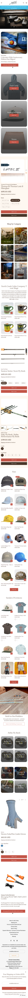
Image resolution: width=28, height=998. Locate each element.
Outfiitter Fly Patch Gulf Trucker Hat (20, 508)
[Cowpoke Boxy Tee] (21, 628)
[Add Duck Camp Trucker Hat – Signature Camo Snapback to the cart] (25, 580)
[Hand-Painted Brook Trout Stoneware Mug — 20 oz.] (21, 327)
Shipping (3, 194)
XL (13, 851)
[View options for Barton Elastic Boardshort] (25, 672)
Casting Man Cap (18, 564)
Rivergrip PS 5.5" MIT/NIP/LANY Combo (13, 911)
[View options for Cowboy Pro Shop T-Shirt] (25, 612)
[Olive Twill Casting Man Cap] (7, 575)
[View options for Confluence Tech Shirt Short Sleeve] (11, 633)
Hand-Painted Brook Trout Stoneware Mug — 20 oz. (20, 336)
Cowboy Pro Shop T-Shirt (20, 615)
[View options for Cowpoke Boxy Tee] (25, 633)
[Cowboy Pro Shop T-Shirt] (21, 607)
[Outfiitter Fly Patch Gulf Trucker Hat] (21, 500)
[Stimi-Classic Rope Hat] (7, 519)
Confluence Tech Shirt (20, 657)
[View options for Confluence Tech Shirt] (25, 653)
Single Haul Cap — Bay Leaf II (7, 565)
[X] (14, 940)
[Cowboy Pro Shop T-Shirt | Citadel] (15, 619)
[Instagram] (17, 940)
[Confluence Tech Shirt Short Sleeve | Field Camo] (4, 640)
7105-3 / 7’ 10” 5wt (15, 203)
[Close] (25, 972)
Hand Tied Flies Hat (19, 527)
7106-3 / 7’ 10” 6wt (6, 207)
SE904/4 (4, 383)
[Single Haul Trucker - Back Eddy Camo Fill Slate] (7, 481)
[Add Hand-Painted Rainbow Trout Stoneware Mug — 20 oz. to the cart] (11, 313)
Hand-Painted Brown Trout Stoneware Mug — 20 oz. (21, 317)
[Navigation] (1, 2)
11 (15, 455)
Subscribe (14, 955)
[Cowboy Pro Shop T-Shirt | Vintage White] (19, 619)
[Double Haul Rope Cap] (21, 481)
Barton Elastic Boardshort (20, 676)
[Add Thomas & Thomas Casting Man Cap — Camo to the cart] (25, 542)
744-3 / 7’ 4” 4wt (5, 203)
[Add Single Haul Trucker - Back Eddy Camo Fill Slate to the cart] (11, 486)
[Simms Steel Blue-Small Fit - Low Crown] (7, 500)
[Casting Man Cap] (21, 557)
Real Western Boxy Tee (6, 676)
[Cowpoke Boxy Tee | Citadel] (15, 640)
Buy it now (14, 215)
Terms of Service (17, 994)
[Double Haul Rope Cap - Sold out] (20, 486)
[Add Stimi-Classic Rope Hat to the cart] (11, 523)
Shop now (5, 24)
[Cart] (26, 2)
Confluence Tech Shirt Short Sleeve (6, 636)
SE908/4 (23, 383)
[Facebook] (11, 940)
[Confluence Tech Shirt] (21, 649)
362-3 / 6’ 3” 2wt (5, 200)
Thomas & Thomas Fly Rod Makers (9, 184)
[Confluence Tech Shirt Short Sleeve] (7, 628)
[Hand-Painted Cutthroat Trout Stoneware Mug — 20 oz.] (7, 327)
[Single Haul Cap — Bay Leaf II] (7, 557)
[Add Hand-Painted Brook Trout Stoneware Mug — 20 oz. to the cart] (25, 332)
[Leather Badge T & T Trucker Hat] (7, 538)
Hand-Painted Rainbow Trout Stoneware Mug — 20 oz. (7, 317)
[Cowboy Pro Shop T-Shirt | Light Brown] (17, 619)
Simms (2, 832)
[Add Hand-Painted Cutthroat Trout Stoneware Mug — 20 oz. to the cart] (11, 332)
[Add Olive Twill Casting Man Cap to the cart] (11, 580)
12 (19, 455)
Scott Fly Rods (4, 369)
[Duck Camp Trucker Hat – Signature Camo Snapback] (21, 575)
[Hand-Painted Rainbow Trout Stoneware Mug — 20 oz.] (7, 309)
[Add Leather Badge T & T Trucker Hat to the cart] (11, 542)
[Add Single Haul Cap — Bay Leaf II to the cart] (11, 561)
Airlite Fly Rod (4, 432)
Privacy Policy (8, 994)
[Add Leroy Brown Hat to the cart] (11, 612)
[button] (11, 26)
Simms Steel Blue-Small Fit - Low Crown (7, 508)
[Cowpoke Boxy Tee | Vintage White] (17, 640)
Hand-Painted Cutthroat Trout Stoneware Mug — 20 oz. (7, 336)
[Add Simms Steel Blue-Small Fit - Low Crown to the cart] (11, 504)
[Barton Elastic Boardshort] (21, 668)
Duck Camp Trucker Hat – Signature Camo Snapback (21, 584)
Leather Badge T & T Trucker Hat (5, 546)
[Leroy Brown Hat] (7, 607)
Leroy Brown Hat (4, 615)
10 (12, 455)
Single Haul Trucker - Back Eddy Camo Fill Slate (7, 489)
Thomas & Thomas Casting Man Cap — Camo (21, 546)
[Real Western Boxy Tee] (7, 668)
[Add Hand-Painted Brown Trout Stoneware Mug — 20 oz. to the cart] (25, 313)
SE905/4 (10, 383)
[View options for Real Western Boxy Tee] (11, 672)
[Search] (23, 2)
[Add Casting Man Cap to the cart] (25, 561)
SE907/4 (17, 383)
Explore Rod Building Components (14, 724)
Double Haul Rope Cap (20, 489)
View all (14, 589)
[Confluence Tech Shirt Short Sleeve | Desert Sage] (1, 640)
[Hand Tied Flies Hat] (21, 519)
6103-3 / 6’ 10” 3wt (15, 200)
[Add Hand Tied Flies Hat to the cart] (25, 523)
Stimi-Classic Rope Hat (6, 527)
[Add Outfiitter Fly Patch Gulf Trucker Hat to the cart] (25, 504)
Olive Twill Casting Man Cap (7, 583)
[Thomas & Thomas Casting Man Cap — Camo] (21, 538)
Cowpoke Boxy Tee (19, 636)
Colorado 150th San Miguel (9, 65)
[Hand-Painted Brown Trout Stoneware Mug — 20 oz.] (21, 309)
